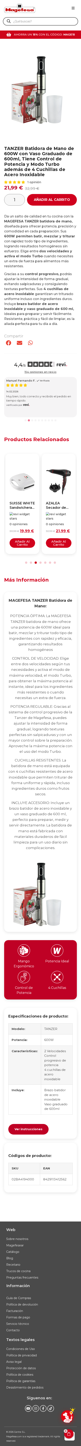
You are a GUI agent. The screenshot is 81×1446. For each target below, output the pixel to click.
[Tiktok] (50, 1408)
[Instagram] (35, 1408)
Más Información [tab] (26, 580)
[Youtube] (28, 1408)
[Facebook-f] (43, 1408)
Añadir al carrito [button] (22, 543)
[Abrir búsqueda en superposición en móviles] (40, 21)
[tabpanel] (40, 892)
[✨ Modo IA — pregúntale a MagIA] (67, 1416)
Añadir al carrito (52, 200)
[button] (73, 8)
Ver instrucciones (28, 1129)
